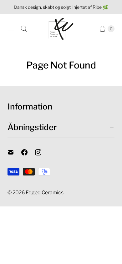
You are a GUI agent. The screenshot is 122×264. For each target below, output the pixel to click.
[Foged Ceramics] (61, 29)
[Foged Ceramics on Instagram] (42, 152)
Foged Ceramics (45, 192)
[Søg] (24, 28)
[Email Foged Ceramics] (14, 152)
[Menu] (11, 28)
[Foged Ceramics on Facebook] (28, 152)
